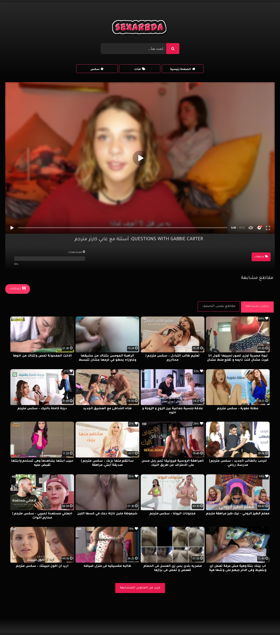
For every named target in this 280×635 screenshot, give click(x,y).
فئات (137, 69)
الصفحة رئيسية (180, 69)
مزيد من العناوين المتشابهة (140, 588)
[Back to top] (266, 622)
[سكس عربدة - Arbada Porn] (140, 28)
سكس (95, 69)
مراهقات (259, 257)
